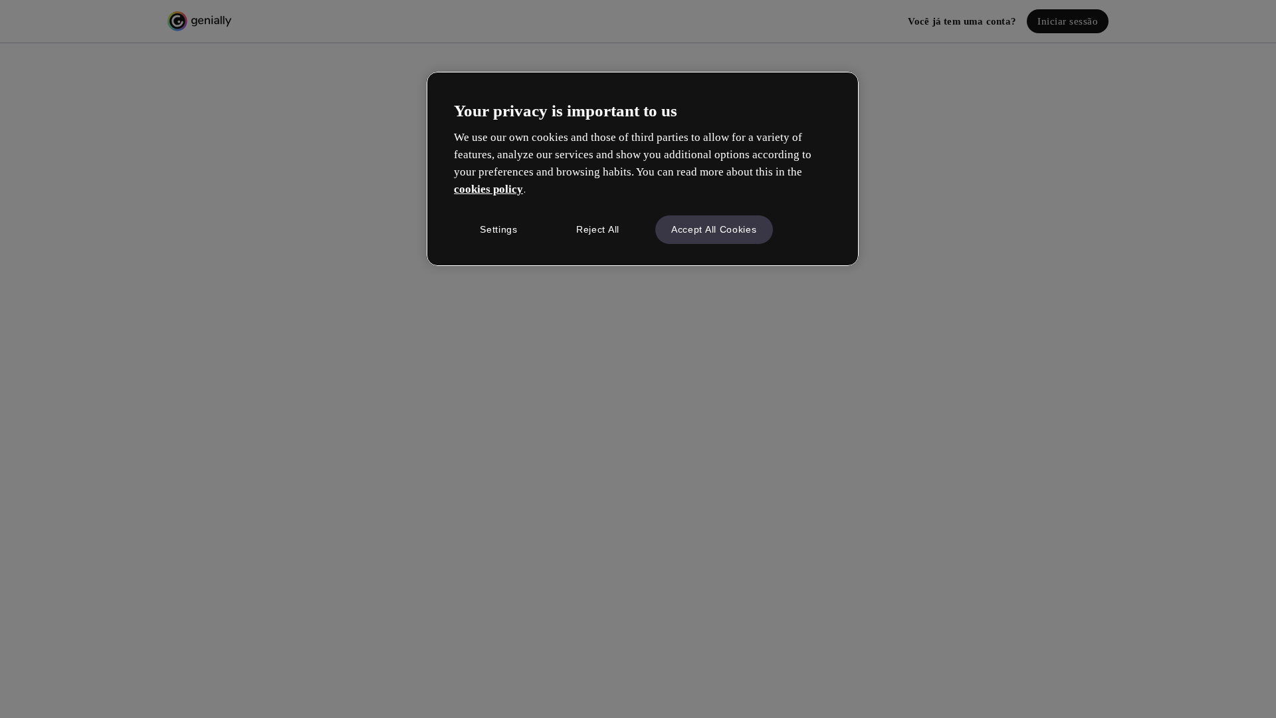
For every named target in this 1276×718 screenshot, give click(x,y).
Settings (499, 229)
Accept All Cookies (714, 229)
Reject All (597, 229)
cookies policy (488, 189)
